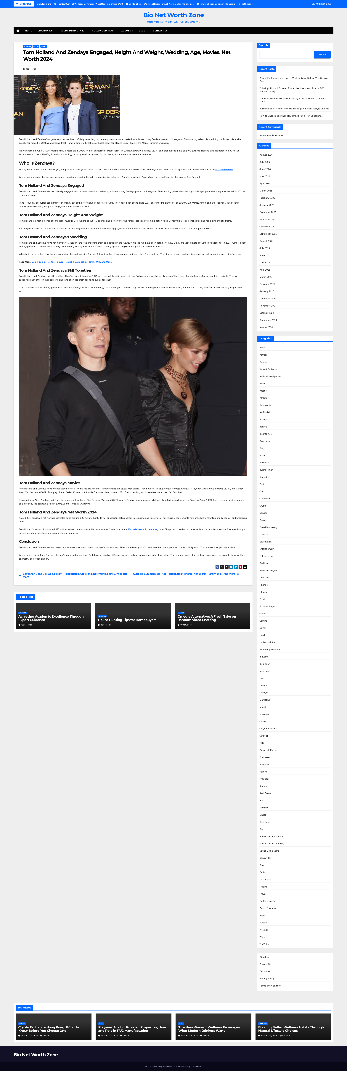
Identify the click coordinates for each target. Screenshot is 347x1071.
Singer (43, 46)
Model (262, 707)
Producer (264, 779)
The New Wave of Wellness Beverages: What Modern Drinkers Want (209, 1029)
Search (263, 45)
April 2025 (264, 269)
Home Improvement (270, 649)
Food (262, 599)
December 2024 (268, 298)
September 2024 (268, 320)
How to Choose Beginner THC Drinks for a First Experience (291, 115)
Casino (262, 484)
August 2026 (266, 154)
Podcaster (264, 757)
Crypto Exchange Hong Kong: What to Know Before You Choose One (48, 1029)
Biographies (45, 31)
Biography (264, 441)
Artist (262, 383)
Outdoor (263, 735)
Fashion (263, 563)
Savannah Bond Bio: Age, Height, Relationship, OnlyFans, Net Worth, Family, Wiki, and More (75, 575)
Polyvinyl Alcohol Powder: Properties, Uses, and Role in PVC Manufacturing (132, 1029)
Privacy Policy (266, 978)
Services (264, 807)
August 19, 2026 (269, 1036)
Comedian (264, 498)
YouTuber (264, 944)
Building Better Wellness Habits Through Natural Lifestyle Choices (294, 108)
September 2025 (268, 233)
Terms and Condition (270, 985)
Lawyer (263, 685)
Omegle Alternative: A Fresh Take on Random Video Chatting (207, 618)
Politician (264, 764)
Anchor (263, 362)
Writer (262, 937)
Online (262, 721)
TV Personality (267, 901)
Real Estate (265, 793)
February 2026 (267, 198)
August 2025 (266, 241)
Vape (262, 915)
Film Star (264, 577)
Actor (36, 46)
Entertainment (266, 549)
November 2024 (268, 305)
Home (28, 31)
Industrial (264, 656)
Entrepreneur (266, 556)
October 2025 (266, 226)
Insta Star (264, 664)
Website (263, 922)
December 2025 (267, 212)
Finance (263, 584)
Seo (261, 800)
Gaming (263, 620)
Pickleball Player (268, 750)
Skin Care (264, 822)
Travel (262, 894)
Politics (263, 771)
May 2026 (264, 176)
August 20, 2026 (189, 1036)
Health (262, 635)
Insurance (264, 671)
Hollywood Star (103, 31)
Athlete (263, 398)
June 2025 (265, 255)
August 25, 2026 (29, 1036)
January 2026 (266, 205)
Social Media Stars (72, 31)
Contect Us (265, 964)
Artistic (263, 390)
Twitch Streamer (268, 908)
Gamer (262, 613)
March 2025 (265, 277)
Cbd (261, 491)
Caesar (46, 1036)
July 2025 (264, 248)
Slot (261, 829)
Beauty (263, 419)
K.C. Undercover (224, 169)
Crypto (263, 505)
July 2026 (264, 162)
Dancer (263, 513)
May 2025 (264, 262)
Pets (261, 743)
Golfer (262, 628)
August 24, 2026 (109, 1036)
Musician (264, 714)
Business (264, 462)
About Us (127, 31)
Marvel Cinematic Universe (142, 529)
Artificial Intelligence (270, 376)
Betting (263, 426)
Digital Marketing (268, 527)
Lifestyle (263, 692)
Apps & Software (268, 369)
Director (263, 534)
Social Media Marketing (271, 843)
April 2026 (264, 183)
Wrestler (263, 929)
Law (261, 678)
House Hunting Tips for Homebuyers (127, 620)
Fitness (263, 592)
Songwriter (265, 858)
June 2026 (265, 169)
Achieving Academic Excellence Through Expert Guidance (51, 618)
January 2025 (266, 291)
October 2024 (266, 313)
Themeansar (196, 1066)
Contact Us (160, 31)
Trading (263, 886)
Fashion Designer (268, 570)
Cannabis (264, 477)
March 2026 (265, 190)
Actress (27, 46)
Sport (262, 865)
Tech (262, 872)
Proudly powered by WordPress (159, 1066)
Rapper (263, 786)
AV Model (264, 412)
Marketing (264, 699)
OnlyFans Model (268, 728)
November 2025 (268, 219)
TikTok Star (265, 879)
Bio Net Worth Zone (173, 15)
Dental (262, 520)
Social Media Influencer (272, 836)
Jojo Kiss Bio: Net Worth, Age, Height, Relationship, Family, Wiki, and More (72, 262)
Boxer (262, 455)
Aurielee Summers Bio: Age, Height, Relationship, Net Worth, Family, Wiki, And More (184, 573)
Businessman (266, 469)
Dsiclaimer (264, 971)
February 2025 (267, 284)
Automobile (265, 405)
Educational (265, 541)
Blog (142, 31)
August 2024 (266, 327)
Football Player (267, 606)
